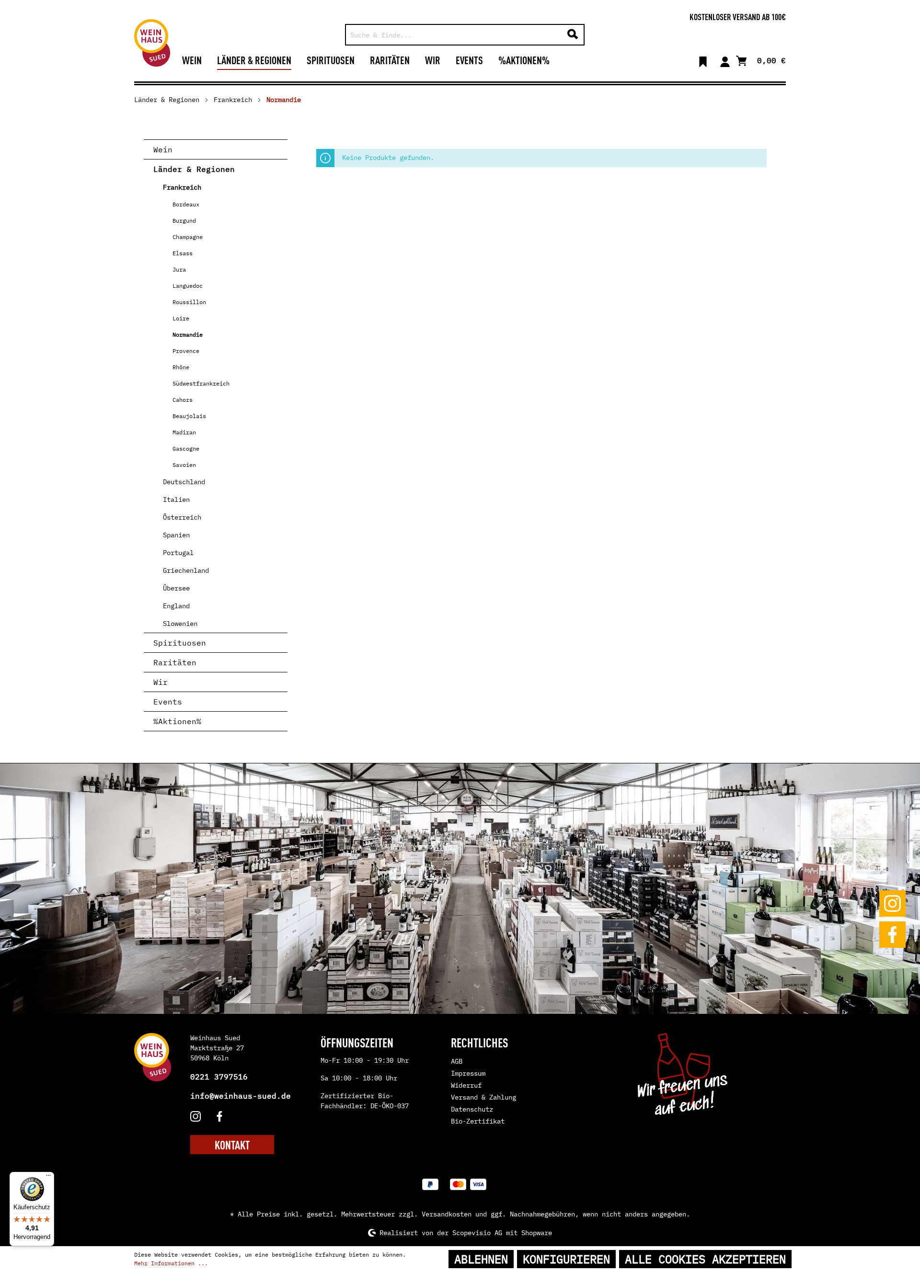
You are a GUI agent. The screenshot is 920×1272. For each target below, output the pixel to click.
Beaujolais (189, 416)
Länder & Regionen (194, 169)
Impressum (468, 1073)
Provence (185, 350)
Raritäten (174, 662)
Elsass (182, 253)
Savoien (184, 464)
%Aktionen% (177, 721)
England (176, 606)
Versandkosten (447, 1214)
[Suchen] (573, 35)
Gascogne (185, 448)
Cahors (182, 399)
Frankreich (182, 187)
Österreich (182, 517)
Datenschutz (472, 1109)
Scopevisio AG (477, 1232)
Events (167, 701)
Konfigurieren (566, 1259)
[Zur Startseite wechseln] (152, 43)
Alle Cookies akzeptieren (705, 1259)
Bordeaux (185, 204)
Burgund (184, 220)
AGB (456, 1061)
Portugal (178, 552)
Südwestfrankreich (201, 383)
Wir (160, 682)
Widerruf (466, 1085)
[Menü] (48, 1177)
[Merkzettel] (703, 60)
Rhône (180, 367)
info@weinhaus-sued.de (240, 1096)
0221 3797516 (219, 1076)
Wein (162, 149)
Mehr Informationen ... (171, 1263)
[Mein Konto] (725, 60)
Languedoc (187, 285)
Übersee (176, 588)
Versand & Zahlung (483, 1097)
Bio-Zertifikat (478, 1121)
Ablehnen (481, 1259)
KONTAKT (232, 1144)
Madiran (184, 432)
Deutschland (184, 481)
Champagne (187, 236)
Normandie (187, 334)
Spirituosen (179, 642)
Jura (179, 269)
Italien (176, 499)
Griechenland (186, 570)
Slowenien (180, 623)
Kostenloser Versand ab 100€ (738, 16)
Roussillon (189, 302)
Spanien (176, 535)
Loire (180, 318)
